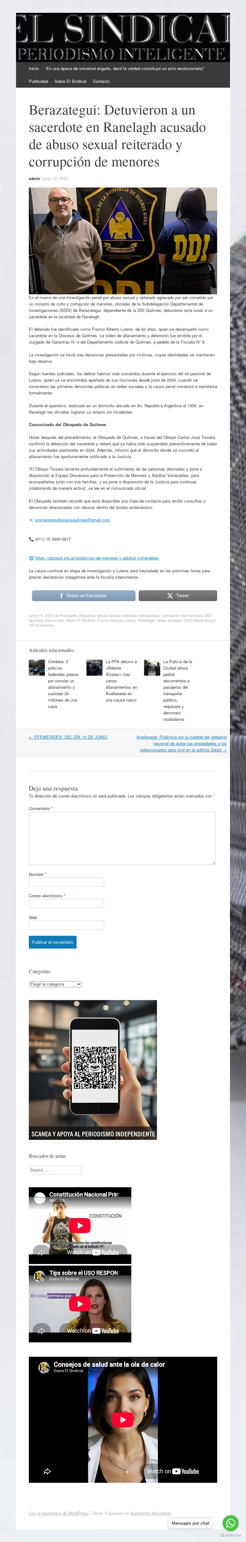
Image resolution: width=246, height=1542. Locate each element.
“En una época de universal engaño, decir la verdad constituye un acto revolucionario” (124, 68)
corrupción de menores (182, 615)
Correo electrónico (47, 896)
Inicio (34, 68)
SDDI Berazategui (200, 620)
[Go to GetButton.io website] (230, 1535)
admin (34, 178)
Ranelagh (146, 620)
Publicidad (38, 81)
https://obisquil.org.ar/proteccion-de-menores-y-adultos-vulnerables (97, 558)
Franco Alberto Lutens (116, 620)
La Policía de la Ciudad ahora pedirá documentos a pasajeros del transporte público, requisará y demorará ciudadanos (177, 690)
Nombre (37, 874)
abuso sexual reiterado (117, 615)
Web (33, 917)
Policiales (68, 615)
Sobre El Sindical (70, 81)
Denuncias (54, 620)
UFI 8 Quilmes (41, 625)
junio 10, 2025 (55, 178)
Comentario (41, 808)
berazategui (149, 615)
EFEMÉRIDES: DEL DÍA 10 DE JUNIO (68, 737)
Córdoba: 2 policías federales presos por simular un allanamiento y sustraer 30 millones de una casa (63, 683)
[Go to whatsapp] (231, 1523)
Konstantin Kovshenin (151, 1513)
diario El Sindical (80, 620)
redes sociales (169, 620)
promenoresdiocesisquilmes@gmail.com (72, 520)
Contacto (101, 81)
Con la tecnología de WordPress (59, 1513)
